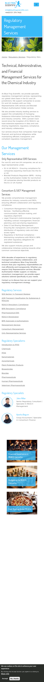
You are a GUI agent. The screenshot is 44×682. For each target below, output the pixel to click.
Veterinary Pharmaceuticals (13, 385)
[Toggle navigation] (36, 4)
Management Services (11, 325)
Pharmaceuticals (9, 377)
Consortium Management (13, 329)
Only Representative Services (14, 333)
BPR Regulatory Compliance (14, 309)
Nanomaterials (8, 357)
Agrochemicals (8, 361)
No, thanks (14, 679)
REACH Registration (10, 317)
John (21, 398)
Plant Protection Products (12, 365)
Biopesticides (7, 369)
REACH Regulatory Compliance (15, 305)
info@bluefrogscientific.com (16, 10)
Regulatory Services (17, 57)
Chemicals (6, 349)
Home (4, 57)
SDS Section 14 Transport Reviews (16, 294)
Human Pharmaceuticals (12, 381)
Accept (5, 678)
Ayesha (22, 414)
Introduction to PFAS (10, 345)
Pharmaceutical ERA (10, 313)
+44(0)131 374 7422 (13, 12)
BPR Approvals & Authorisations (15, 321)
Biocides (5, 373)
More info (5, 674)
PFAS (4, 353)
